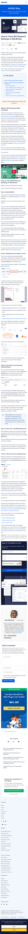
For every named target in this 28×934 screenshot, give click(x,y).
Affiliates (3, 813)
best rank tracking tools (20, 158)
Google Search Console (6, 872)
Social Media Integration (6, 835)
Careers (2, 807)
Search (3, 731)
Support (3, 878)
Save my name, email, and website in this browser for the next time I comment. (15, 676)
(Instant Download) (14, 794)
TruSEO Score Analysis (6, 843)
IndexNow (3, 848)
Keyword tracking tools (6, 155)
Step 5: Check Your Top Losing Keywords (15, 95)
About (2, 805)
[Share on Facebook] (3, 49)
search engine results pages (8, 116)
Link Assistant (4, 857)
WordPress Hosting (5, 884)
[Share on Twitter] (7, 49)
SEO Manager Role (5, 865)
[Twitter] (1, 904)
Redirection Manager (5, 855)
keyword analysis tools (17, 239)
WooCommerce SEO (5, 839)
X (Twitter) (5, 530)
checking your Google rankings (19, 64)
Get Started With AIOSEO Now (14, 790)
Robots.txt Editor (5, 837)
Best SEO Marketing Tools (8, 518)
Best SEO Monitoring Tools (8, 520)
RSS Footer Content (5, 863)
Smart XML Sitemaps (5, 861)
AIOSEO (3, 206)
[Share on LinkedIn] (11, 49)
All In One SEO (21, 196)
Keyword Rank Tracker (6, 831)
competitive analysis (15, 141)
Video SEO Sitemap (5, 870)
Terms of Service (5, 917)
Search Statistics (4, 833)
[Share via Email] (16, 49)
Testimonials (3, 811)
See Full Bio (18, 632)
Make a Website (4, 889)
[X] (14, 741)
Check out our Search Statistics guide (10, 493)
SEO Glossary (4, 897)
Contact (3, 818)
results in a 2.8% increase (20, 129)
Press (2, 809)
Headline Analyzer (5, 895)
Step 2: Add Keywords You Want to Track (15, 87)
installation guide (17, 249)
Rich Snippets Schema (6, 846)
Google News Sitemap (6, 867)
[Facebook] (9, 741)
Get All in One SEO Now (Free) (14, 570)
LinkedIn (10, 530)
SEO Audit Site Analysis (6, 859)
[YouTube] (19, 741)
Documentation (4, 880)
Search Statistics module (13, 223)
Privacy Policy (13, 917)
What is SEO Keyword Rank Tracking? (14, 80)
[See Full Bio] (22, 632)
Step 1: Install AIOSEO (10, 85)
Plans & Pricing (4, 882)
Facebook (16, 530)
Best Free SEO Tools (7, 522)
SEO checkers (6, 160)
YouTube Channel (13, 527)
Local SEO (3, 841)
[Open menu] (26, 2)
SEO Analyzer (4, 893)
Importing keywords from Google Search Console (14, 318)
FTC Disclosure (21, 917)
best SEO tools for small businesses (10, 510)
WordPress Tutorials (5, 891)
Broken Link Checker (5, 850)
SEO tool (13, 513)
